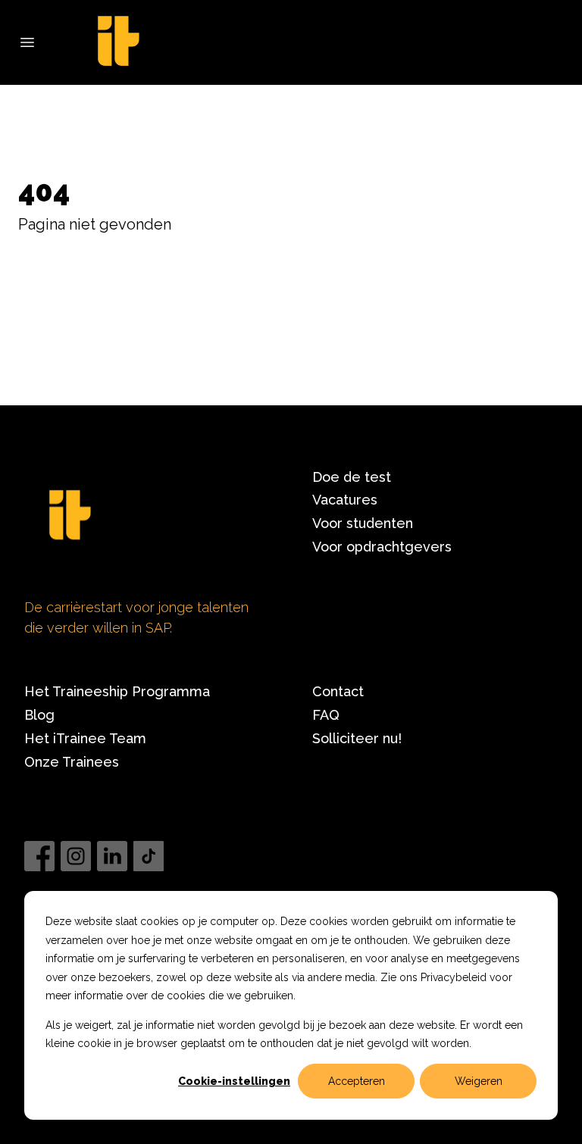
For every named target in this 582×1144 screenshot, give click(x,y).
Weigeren (478, 1081)
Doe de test (351, 477)
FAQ (326, 715)
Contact (338, 691)
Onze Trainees (71, 762)
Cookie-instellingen (234, 1081)
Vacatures (344, 500)
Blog (39, 715)
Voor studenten (362, 523)
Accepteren (356, 1081)
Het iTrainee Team (85, 738)
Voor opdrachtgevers (382, 547)
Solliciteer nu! (357, 738)
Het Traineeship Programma (117, 691)
